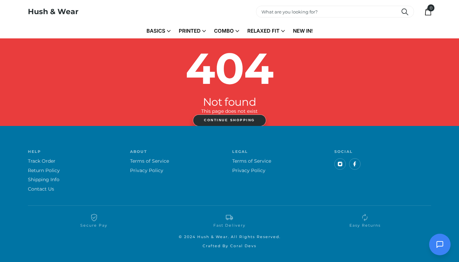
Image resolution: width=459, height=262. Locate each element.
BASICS (156, 31)
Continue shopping (229, 120)
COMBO (224, 31)
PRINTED (190, 31)
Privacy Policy (146, 170)
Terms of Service (149, 161)
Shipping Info (43, 180)
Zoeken (404, 12)
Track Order (41, 161)
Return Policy (44, 170)
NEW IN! (303, 31)
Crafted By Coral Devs (229, 245)
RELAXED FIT (263, 31)
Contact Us (41, 189)
